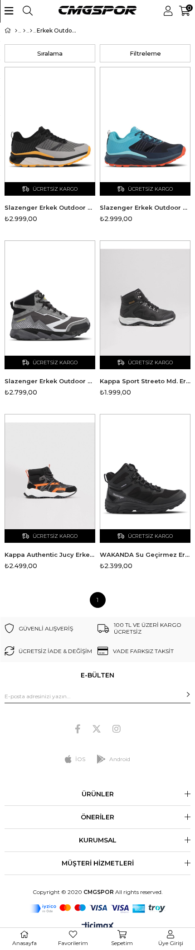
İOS (80, 759)
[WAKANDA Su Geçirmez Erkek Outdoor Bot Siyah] (145, 478)
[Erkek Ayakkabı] (31, 31)
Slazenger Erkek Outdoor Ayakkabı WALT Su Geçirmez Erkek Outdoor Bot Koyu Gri (50, 381)
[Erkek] (24, 31)
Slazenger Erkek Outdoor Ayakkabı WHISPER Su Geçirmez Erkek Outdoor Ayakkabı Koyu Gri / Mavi (145, 207)
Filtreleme (145, 53)
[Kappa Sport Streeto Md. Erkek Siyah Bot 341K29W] (145, 305)
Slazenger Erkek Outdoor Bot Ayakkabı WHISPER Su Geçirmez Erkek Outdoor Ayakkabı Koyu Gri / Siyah (50, 207)
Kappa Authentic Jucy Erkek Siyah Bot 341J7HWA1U (50, 554)
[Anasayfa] (16, 31)
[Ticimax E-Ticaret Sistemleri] (98, 926)
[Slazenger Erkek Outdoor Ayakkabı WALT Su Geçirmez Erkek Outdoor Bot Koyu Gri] (50, 305)
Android (119, 759)
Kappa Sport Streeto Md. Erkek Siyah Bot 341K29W (145, 381)
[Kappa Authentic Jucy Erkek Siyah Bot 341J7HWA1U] (50, 478)
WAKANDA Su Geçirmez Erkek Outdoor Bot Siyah (145, 554)
